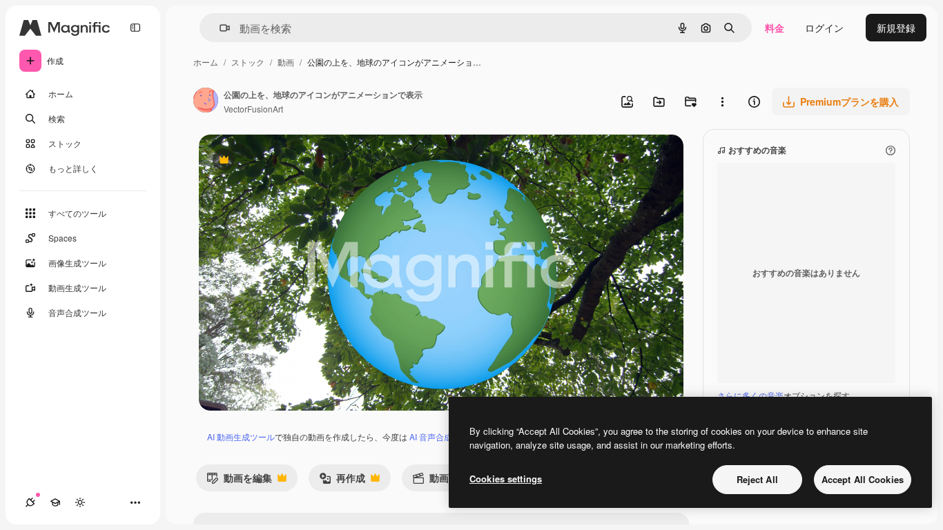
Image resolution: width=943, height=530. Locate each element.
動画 (286, 62)
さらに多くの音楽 (750, 395)
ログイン (824, 28)
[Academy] (55, 502)
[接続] (30, 502)
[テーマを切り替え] (80, 502)
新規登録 (896, 28)
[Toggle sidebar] (135, 28)
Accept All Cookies (863, 479)
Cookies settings (505, 478)
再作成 (342, 481)
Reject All (757, 479)
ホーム (205, 62)
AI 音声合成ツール (443, 436)
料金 (774, 28)
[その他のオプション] (722, 101)
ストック (247, 62)
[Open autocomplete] (219, 28)
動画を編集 (239, 481)
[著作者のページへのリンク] (205, 101)
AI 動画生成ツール (241, 436)
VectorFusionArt (253, 109)
